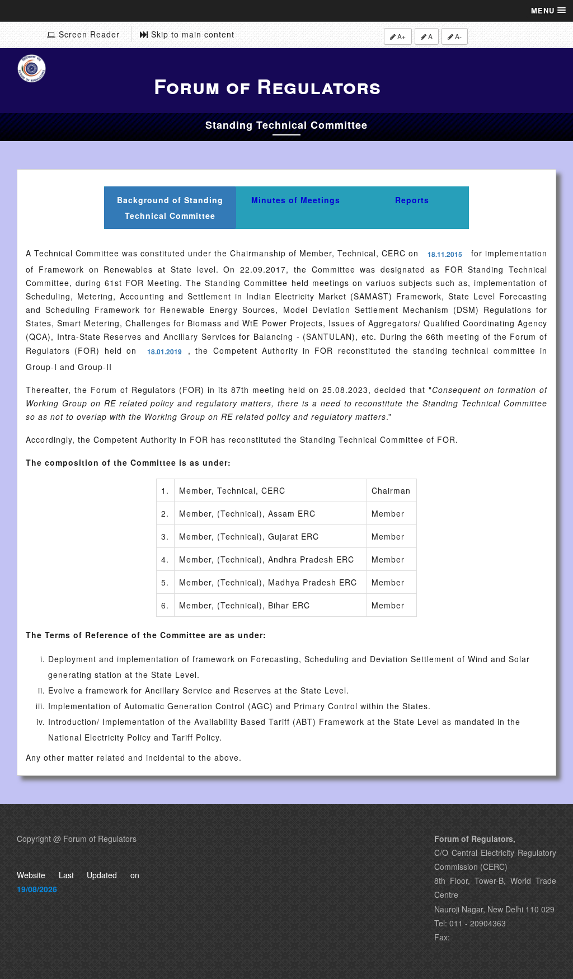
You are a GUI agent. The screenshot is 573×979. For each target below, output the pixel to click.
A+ (401, 36)
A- (457, 36)
